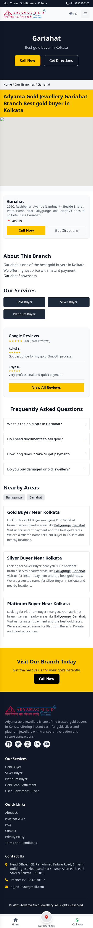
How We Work (15, 819)
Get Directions (61, 60)
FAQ (8, 825)
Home (7, 84)
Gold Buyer (13, 767)
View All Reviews (46, 387)
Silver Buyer (13, 773)
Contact (10, 831)
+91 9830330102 (79, 3)
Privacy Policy (14, 837)
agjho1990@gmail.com (27, 887)
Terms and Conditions (21, 843)
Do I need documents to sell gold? (46, 439)
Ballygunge (62, 525)
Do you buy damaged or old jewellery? (46, 469)
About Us (11, 812)
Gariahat (78, 525)
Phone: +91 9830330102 (28, 880)
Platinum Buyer (16, 779)
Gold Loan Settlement (20, 785)
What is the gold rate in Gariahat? (46, 424)
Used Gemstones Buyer (22, 791)
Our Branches (25, 84)
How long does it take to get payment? (46, 454)
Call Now (27, 60)
